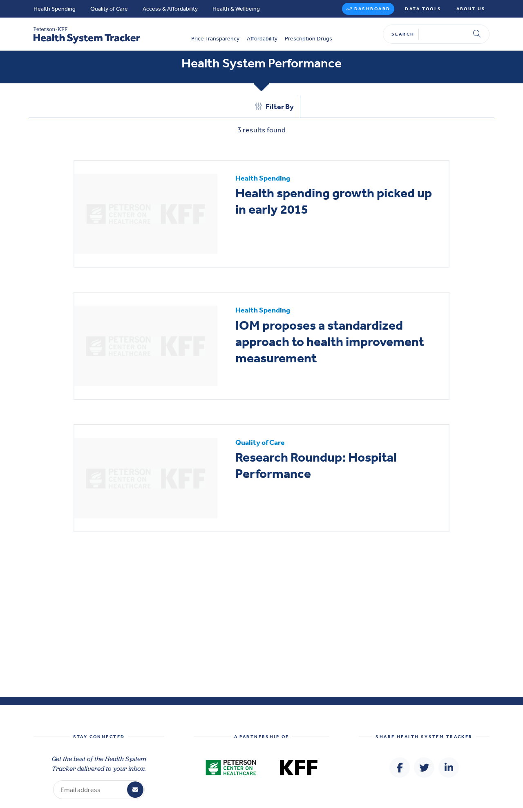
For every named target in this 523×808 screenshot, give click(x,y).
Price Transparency (215, 39)
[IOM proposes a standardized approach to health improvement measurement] (145, 346)
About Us (470, 8)
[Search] (477, 34)
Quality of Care (109, 8)
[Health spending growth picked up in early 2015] (145, 214)
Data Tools (423, 8)
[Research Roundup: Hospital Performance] (145, 478)
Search (403, 34)
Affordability (262, 39)
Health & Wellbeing (236, 8)
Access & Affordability (170, 8)
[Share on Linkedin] (448, 767)
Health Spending (55, 8)
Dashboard (372, 8)
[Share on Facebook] (399, 767)
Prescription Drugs (308, 39)
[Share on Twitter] (424, 767)
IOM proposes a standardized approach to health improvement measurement (329, 341)
